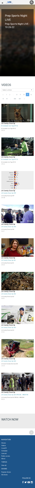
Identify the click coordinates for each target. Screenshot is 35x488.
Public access (5, 456)
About (3, 458)
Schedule (4, 451)
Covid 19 (4, 448)
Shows (3, 443)
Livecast (4, 453)
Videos (3, 445)
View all (3, 465)
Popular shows (6, 472)
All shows (4, 475)
